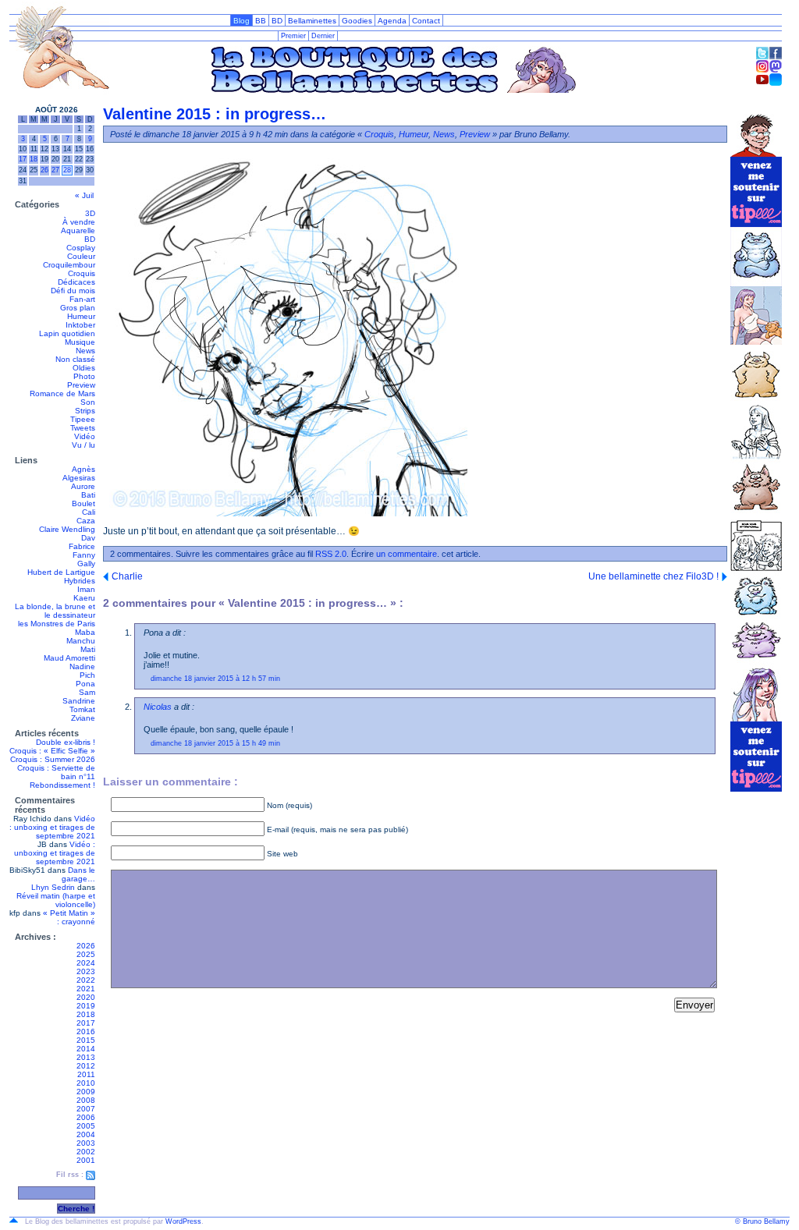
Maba (85, 632)
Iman (86, 589)
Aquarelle (78, 230)
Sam (87, 692)
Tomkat (82, 709)
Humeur (81, 316)
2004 (85, 1134)
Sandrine (78, 701)
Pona (85, 683)
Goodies (357, 20)
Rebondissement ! (62, 785)
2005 (85, 1126)
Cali (88, 512)
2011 (86, 1074)
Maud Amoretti (69, 658)
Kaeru (84, 598)
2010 (85, 1083)
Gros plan (77, 307)
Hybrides (79, 580)
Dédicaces (76, 282)
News (85, 350)
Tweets (82, 428)
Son (87, 402)
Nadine (82, 666)
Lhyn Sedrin (53, 887)
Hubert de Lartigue (61, 572)
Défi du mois (73, 290)
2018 (85, 1014)
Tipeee (82, 419)
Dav (88, 537)
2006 (85, 1117)
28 (67, 170)
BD (277, 20)
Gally (86, 563)
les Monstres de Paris (56, 623)
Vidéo (84, 436)
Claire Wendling (67, 529)
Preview (81, 385)
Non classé (75, 359)
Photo (84, 376)
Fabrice (82, 546)
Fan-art (82, 299)
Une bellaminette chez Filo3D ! (653, 576)
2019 (85, 1005)
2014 (85, 1048)
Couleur (81, 256)
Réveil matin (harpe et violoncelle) (55, 900)
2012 (85, 1066)
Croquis (81, 273)
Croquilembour (69, 265)
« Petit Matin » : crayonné (69, 917)
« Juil (84, 195)
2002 (85, 1151)
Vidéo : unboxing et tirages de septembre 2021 (52, 827)
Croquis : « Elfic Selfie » (52, 750)
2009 (85, 1091)
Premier (293, 36)
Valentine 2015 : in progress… (214, 113)
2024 (85, 963)
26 (44, 170)
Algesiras (78, 477)
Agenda (392, 20)
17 (23, 159)
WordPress (183, 1221)
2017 (85, 1023)
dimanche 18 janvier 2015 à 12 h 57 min (215, 678)
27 (55, 170)
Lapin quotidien (67, 333)
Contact (426, 20)
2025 (85, 954)
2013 (85, 1057)
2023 (85, 971)
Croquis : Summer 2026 (52, 759)
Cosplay (80, 247)
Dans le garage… (78, 874)
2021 (85, 988)
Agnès (83, 469)
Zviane (83, 718)
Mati (87, 649)
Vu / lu (83, 445)
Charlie (127, 576)
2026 (85, 945)
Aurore (83, 486)
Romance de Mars (62, 393)
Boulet (83, 503)
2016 (85, 1031)
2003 (85, 1143)
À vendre (78, 222)
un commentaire (406, 553)
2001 (85, 1160)
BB (260, 20)
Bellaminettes (312, 20)
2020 (85, 997)
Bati (88, 495)
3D (90, 213)
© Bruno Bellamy (762, 1221)
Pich (87, 675)
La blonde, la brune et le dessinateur (55, 610)
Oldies (84, 367)
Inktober (80, 325)
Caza (85, 520)
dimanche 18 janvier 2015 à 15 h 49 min (215, 743)
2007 (85, 1108)
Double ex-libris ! (65, 742)
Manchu (80, 640)
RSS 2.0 (330, 553)
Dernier (323, 36)
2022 (85, 980)
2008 (85, 1100)
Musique (80, 342)
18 (33, 159)
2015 (85, 1040)
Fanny (84, 555)
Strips (85, 410)
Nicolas (158, 706)
